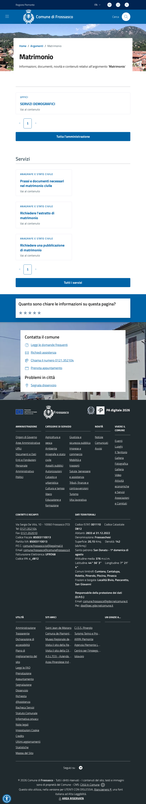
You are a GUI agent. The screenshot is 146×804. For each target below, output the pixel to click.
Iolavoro (79, 656)
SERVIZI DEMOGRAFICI (37, 104)
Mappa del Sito (24, 753)
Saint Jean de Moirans (58, 628)
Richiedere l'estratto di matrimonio (37, 215)
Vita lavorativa (78, 500)
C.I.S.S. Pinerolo (83, 628)
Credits (20, 736)
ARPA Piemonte (83, 639)
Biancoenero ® (102, 789)
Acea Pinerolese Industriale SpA (64, 662)
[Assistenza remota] (102, 784)
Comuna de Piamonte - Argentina (65, 633)
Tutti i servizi (73, 282)
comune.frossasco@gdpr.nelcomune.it (105, 601)
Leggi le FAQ (23, 667)
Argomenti (36, 46)
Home (22, 46)
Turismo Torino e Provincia (89, 633)
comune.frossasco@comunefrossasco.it (47, 550)
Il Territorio (121, 452)
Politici (19, 477)
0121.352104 (28, 529)
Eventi (118, 441)
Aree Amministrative (28, 443)
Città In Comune (90, 784)
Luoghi (119, 446)
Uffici (24, 97)
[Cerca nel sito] (126, 16)
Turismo (73, 494)
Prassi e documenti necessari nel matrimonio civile (42, 183)
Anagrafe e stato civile (36, 174)
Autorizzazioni (53, 471)
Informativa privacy (27, 719)
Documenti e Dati (26, 454)
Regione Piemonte (25, 5)
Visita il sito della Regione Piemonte (66, 645)
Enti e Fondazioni (26, 460)
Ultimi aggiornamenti (28, 741)
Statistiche (22, 747)
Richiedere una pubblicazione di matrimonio (42, 247)
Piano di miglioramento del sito (26, 656)
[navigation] (7, 16)
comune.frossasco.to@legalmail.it (43, 546)
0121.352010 (29, 533)
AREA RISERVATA (73, 798)
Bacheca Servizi (25, 707)
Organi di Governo (26, 437)
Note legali (22, 724)
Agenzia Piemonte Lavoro (89, 645)
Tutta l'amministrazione (73, 136)
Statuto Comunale (26, 713)
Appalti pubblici (54, 465)
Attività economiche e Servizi (122, 486)
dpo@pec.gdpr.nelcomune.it (97, 605)
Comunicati (101, 443)
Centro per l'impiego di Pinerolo (92, 650)
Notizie (99, 437)
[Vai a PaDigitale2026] (108, 410)
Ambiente (51, 448)
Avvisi (98, 448)
